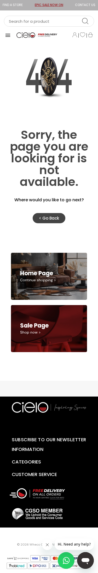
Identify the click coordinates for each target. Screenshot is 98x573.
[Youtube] (36, 423)
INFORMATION (27, 449)
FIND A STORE (13, 5)
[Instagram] (62, 423)
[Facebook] (44, 423)
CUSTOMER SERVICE (34, 474)
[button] (49, 218)
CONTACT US (85, 5)
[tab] (37, 449)
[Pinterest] (53, 423)
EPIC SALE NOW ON (49, 5)
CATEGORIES (26, 462)
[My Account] (74, 35)
